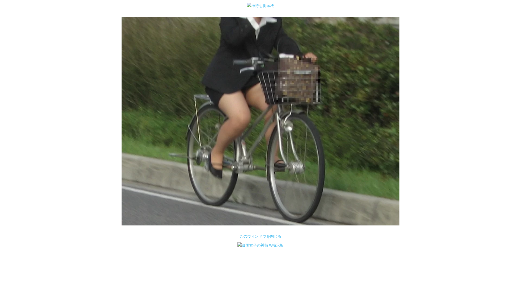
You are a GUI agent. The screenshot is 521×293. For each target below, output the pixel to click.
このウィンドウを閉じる (260, 236)
